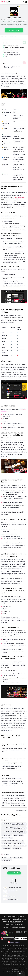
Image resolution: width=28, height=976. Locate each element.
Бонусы (22, 916)
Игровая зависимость (19, 927)
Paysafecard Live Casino (19, 845)
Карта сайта (6, 921)
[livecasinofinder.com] (5, 1)
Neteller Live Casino (18, 843)
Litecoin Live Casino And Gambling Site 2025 (12, 840)
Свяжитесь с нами (14, 929)
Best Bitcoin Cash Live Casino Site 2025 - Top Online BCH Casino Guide (15, 828)
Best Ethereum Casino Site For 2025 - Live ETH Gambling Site (14, 832)
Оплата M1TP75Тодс (14, 918)
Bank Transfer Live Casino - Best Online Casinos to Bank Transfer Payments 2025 (13, 824)
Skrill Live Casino (6, 848)
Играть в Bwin (13, 30)
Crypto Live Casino (18, 835)
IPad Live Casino (18, 857)
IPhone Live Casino (6, 860)
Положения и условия (8, 927)
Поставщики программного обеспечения (12, 919)
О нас (24, 919)
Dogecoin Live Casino (7, 838)
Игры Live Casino (16, 916)
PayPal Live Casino (6, 845)
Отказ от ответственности (14, 922)
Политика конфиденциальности (17, 921)
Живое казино (7, 916)
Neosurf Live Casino (7, 843)
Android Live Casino (6, 857)
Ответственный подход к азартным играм (14, 925)
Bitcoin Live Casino (6, 835)
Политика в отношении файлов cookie (14, 924)
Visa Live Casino (17, 848)
